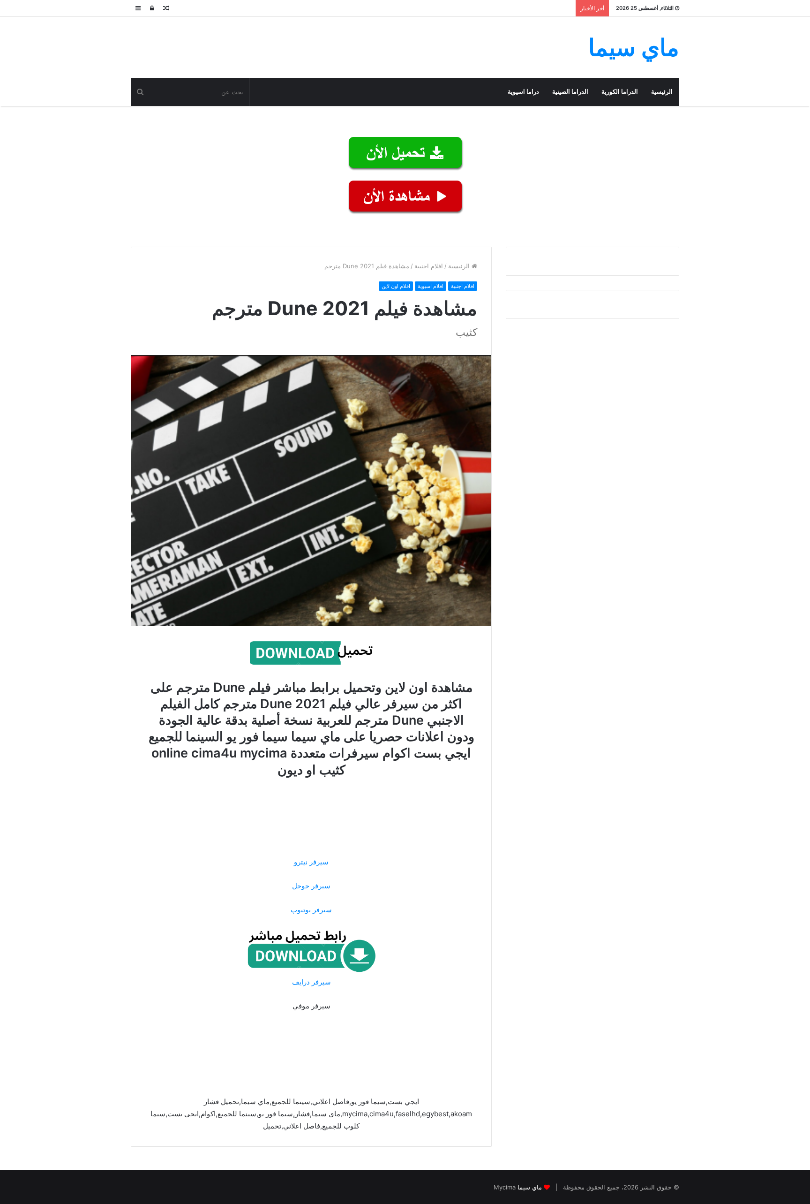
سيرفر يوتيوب (311, 909)
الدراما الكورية (619, 91)
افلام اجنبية (428, 266)
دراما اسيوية (523, 91)
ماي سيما (530, 1187)
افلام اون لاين (396, 286)
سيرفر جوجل (311, 885)
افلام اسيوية (430, 286)
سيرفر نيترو (311, 861)
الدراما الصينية (570, 91)
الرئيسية (662, 91)
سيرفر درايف (311, 981)
